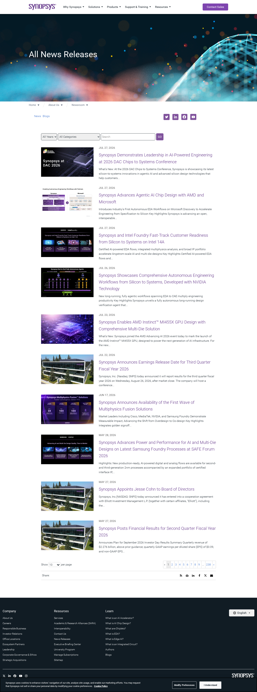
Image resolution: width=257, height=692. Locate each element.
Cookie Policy (101, 686)
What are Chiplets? (115, 628)
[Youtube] (20, 676)
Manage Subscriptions (66, 654)
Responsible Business (14, 628)
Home (32, 105)
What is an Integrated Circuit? (121, 644)
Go (160, 136)
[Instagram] (26, 676)
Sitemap (58, 660)
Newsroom (78, 105)
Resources (161, 7)
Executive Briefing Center (67, 644)
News (37, 116)
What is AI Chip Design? (118, 623)
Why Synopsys (72, 7)
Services (58, 618)
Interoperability (62, 628)
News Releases (62, 639)
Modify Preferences (184, 685)
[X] (4, 676)
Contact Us (60, 633)
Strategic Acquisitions (14, 660)
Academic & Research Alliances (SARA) (75, 623)
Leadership (9, 649)
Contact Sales (215, 7)
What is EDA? (112, 633)
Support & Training (136, 7)
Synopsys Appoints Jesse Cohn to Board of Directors (146, 489)
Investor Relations (12, 633)
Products (112, 7)
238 (208, 564)
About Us (53, 105)
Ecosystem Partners (13, 644)
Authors (109, 649)
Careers (7, 623)
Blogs (46, 116)
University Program (64, 649)
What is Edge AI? (114, 639)
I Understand (210, 685)
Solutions (94, 7)
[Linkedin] (9, 676)
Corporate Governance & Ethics (20, 654)
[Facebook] (14, 676)
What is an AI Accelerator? (119, 618)
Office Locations (11, 639)
